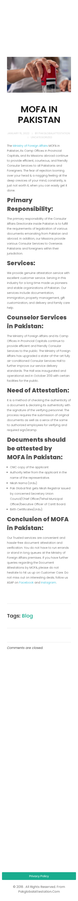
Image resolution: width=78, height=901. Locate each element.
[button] (39, 876)
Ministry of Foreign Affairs (30, 146)
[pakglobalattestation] (22, 22)
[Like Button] (65, 617)
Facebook (26, 582)
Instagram (48, 582)
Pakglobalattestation (54, 133)
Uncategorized (41, 137)
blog (27, 615)
